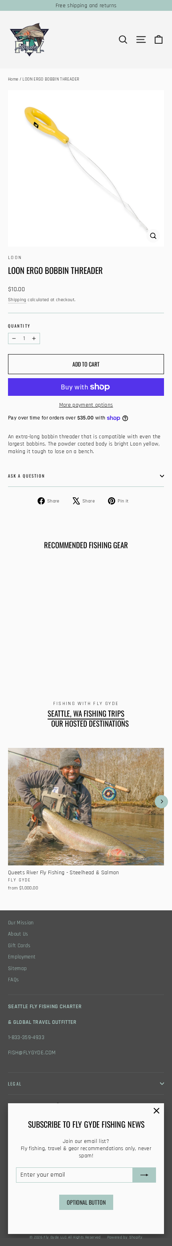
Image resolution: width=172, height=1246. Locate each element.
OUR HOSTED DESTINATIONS (90, 723)
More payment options (86, 405)
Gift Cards (19, 945)
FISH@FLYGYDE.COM (32, 1052)
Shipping (17, 300)
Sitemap (17, 968)
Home (13, 79)
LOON (15, 258)
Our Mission (21, 923)
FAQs (13, 980)
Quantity (19, 326)
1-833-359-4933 (26, 1037)
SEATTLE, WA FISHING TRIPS (86, 713)
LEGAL (15, 1083)
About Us (18, 934)
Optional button (86, 1202)
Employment (22, 957)
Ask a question (26, 475)
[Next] (161, 801)
